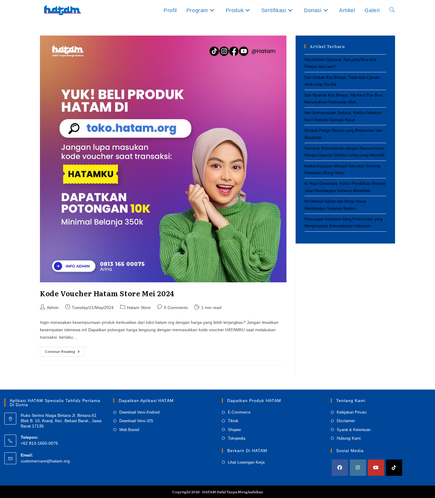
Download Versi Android (139, 412)
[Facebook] (340, 467)
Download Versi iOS (136, 421)
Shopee (234, 429)
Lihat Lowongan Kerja (246, 462)
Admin (53, 307)
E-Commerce (239, 412)
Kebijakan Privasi (352, 412)
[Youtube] (376, 467)
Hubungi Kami (349, 438)
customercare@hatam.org (45, 461)
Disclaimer (346, 421)
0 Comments (176, 307)
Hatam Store (139, 307)
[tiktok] (394, 467)
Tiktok (233, 421)
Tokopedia (236, 438)
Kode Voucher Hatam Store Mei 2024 (107, 293)
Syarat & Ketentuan (353, 429)
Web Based (129, 429)
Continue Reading (65, 353)
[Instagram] (358, 467)
